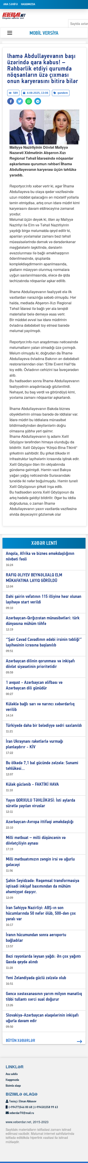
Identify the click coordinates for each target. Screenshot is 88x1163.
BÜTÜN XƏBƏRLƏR (20, 1041)
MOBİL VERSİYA (44, 33)
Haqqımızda (28, 4)
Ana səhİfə (10, 4)
